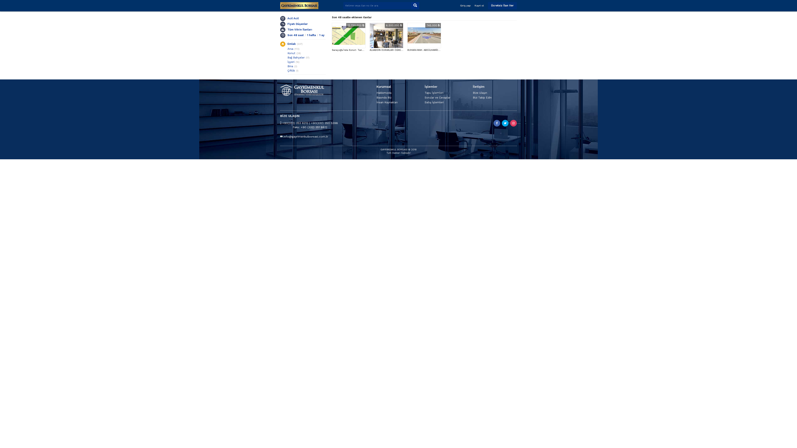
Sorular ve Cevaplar (437, 97)
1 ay (321, 35)
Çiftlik (291, 70)
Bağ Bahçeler (296, 57)
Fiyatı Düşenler (297, 24)
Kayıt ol (479, 5)
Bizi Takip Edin (482, 97)
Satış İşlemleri (434, 102)
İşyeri (291, 61)
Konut (291, 53)
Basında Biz (383, 97)
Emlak (291, 43)
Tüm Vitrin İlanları (299, 29)
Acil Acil (293, 18)
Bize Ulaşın (480, 92)
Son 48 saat (295, 35)
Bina (290, 66)
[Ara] (415, 5)
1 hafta (311, 35)
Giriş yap (465, 5)
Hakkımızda (383, 92)
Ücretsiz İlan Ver (502, 5)
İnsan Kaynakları (387, 102)
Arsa (290, 48)
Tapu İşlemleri (434, 92)
